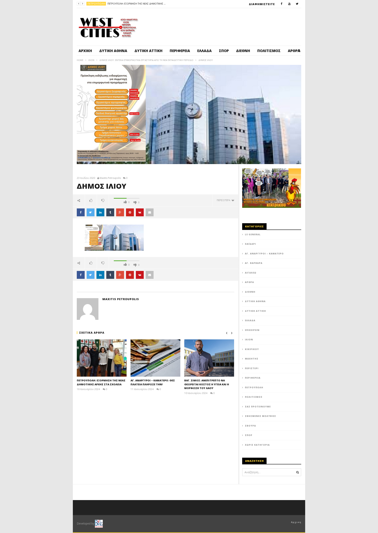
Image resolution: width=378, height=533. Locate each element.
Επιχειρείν (252, 330)
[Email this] (150, 212)
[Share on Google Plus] (120, 212)
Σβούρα (250, 425)
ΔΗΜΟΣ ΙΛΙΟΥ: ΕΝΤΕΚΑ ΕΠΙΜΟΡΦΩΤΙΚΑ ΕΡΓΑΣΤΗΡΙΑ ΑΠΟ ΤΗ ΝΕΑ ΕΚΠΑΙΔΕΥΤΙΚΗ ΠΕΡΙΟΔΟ (146, 60)
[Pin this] (130, 212)
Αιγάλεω (250, 272)
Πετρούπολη (254, 387)
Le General (253, 234)
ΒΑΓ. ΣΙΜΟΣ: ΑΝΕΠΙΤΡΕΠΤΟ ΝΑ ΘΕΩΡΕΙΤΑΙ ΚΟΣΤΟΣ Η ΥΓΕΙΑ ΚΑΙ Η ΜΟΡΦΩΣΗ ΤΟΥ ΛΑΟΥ (206, 384)
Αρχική (85, 50)
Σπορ (224, 50)
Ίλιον (91, 60)
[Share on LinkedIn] (100, 212)
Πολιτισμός (269, 50)
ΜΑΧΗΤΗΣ (251, 358)
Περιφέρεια (180, 50)
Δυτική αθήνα (113, 50)
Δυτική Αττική (148, 50)
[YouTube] (289, 4)
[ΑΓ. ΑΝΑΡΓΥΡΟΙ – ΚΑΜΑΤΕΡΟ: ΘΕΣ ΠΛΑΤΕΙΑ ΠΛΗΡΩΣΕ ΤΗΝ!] (155, 358)
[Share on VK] (140, 212)
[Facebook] (281, 4)
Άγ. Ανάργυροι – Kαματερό (264, 253)
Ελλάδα (204, 50)
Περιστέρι (251, 368)
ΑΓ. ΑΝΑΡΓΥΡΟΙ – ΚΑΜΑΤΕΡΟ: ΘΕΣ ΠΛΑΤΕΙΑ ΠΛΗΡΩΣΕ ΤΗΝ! (155, 3)
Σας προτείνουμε (258, 406)
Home (80, 60)
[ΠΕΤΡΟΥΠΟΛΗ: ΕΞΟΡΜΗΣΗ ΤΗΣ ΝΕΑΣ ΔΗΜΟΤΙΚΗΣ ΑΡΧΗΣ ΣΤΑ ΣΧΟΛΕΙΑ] (102, 358)
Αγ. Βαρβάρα (253, 262)
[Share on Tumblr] (110, 212)
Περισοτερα (224, 200)
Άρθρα (249, 282)
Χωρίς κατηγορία (257, 444)
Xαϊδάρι (250, 243)
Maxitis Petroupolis (110, 178)
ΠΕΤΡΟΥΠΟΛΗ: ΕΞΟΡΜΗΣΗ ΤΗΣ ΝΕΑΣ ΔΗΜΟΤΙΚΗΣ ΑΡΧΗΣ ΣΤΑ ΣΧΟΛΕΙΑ (101, 382)
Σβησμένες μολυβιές (260, 415)
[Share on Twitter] (90, 212)
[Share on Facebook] (81, 212)
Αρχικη (296, 522)
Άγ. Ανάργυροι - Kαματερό (105, 3)
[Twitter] (297, 4)
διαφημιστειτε (262, 4)
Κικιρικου (252, 349)
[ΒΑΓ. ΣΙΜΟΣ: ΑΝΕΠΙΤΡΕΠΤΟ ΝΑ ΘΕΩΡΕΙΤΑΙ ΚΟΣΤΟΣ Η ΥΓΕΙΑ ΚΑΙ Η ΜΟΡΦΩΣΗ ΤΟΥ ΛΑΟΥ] (209, 358)
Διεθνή (243, 50)
